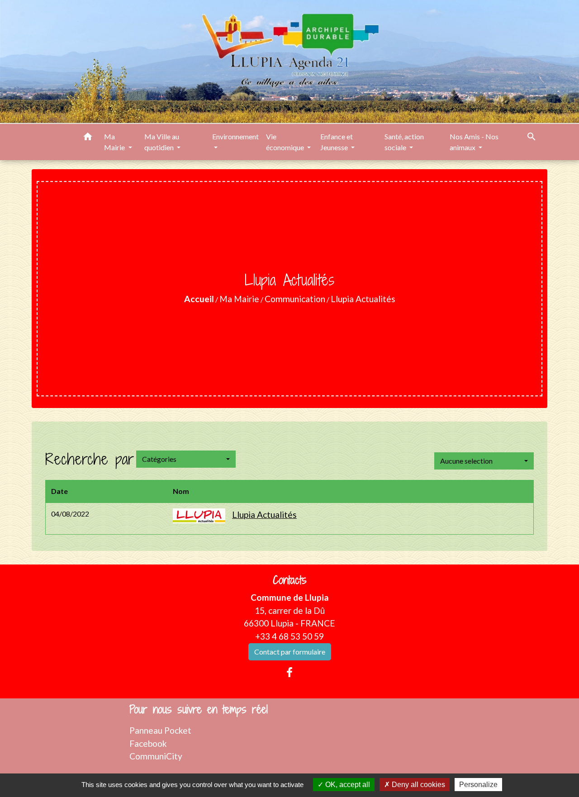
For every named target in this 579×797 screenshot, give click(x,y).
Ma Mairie (239, 299)
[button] (87, 138)
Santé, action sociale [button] (404, 142)
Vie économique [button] (285, 142)
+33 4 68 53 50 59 (289, 636)
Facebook (148, 743)
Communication (295, 299)
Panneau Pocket (160, 730)
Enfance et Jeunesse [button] (336, 142)
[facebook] (289, 672)
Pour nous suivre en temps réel (198, 709)
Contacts (290, 580)
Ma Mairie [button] (115, 142)
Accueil (199, 299)
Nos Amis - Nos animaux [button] (474, 142)
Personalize (478, 784)
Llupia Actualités (363, 299)
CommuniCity (155, 756)
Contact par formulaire (289, 651)
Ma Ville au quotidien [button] (161, 142)
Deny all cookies (417, 784)
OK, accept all (346, 784)
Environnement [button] (235, 136)
